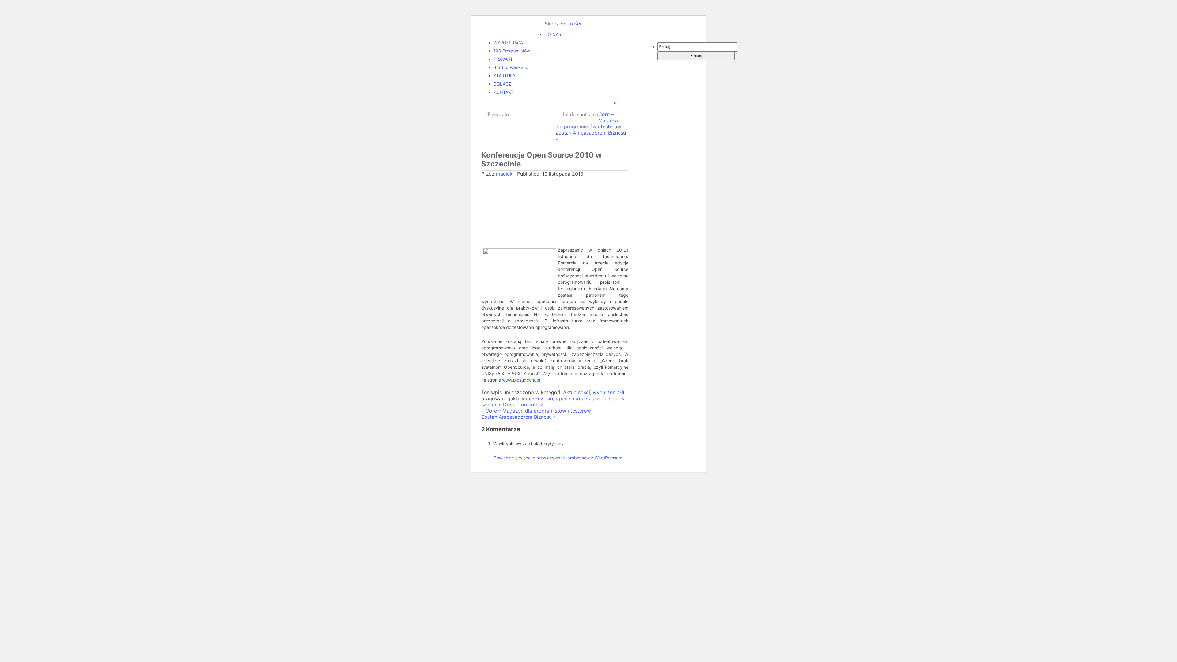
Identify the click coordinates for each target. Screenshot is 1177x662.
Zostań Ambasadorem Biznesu (518, 417)
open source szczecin (581, 398)
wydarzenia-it (609, 392)
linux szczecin (536, 398)
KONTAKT (503, 92)
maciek (504, 174)
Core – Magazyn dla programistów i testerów (536, 411)
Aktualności (576, 392)
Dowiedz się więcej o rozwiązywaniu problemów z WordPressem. (558, 457)
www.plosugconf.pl (521, 379)
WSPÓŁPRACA (508, 42)
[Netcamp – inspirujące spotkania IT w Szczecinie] (513, 30)
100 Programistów (511, 50)
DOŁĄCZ (502, 83)
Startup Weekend (510, 67)
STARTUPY (504, 75)
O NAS (554, 34)
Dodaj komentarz (523, 404)
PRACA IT (503, 59)
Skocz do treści (563, 24)
